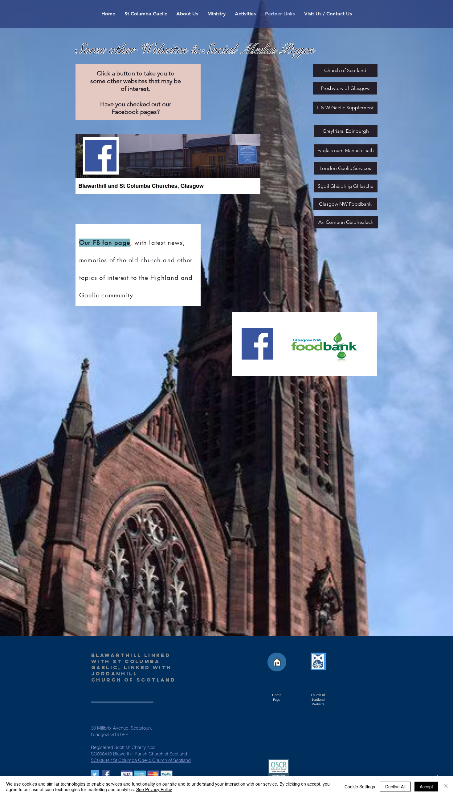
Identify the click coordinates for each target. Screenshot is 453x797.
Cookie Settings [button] (360, 786)
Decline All (395, 786)
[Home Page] (276, 662)
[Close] (445, 786)
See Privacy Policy (154, 789)
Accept (426, 786)
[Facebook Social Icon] (106, 774)
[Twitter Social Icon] (95, 774)
